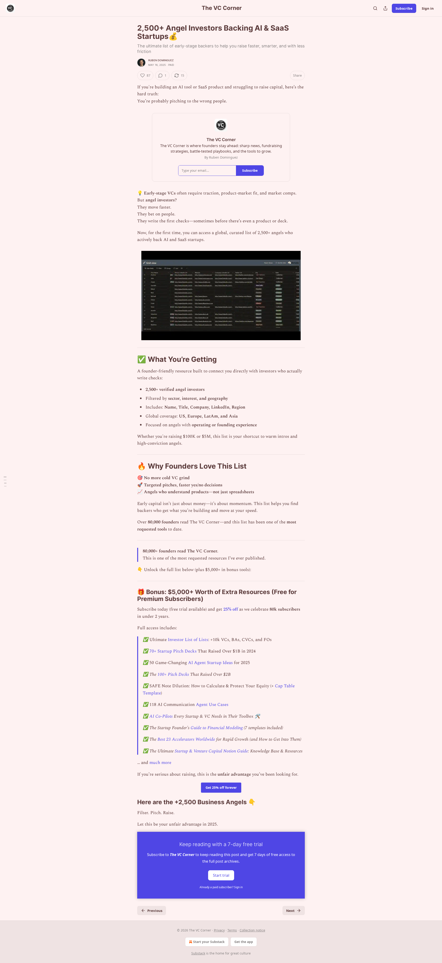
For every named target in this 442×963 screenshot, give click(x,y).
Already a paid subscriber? (221, 887)
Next (290, 910)
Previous (154, 910)
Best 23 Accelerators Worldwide (186, 739)
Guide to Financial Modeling (217, 728)
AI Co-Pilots (161, 716)
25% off (230, 609)
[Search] (375, 8)
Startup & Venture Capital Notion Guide (211, 751)
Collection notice (252, 930)
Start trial (221, 875)
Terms (232, 930)
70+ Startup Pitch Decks (173, 651)
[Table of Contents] (5, 481)
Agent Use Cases (212, 704)
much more (160, 762)
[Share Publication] (385, 8)
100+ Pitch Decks (173, 674)
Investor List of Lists (188, 639)
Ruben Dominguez (161, 60)
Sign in (428, 8)
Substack (198, 953)
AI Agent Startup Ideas (210, 662)
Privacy (219, 930)
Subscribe (404, 8)
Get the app (243, 942)
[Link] (130, 359)
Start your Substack (209, 942)
